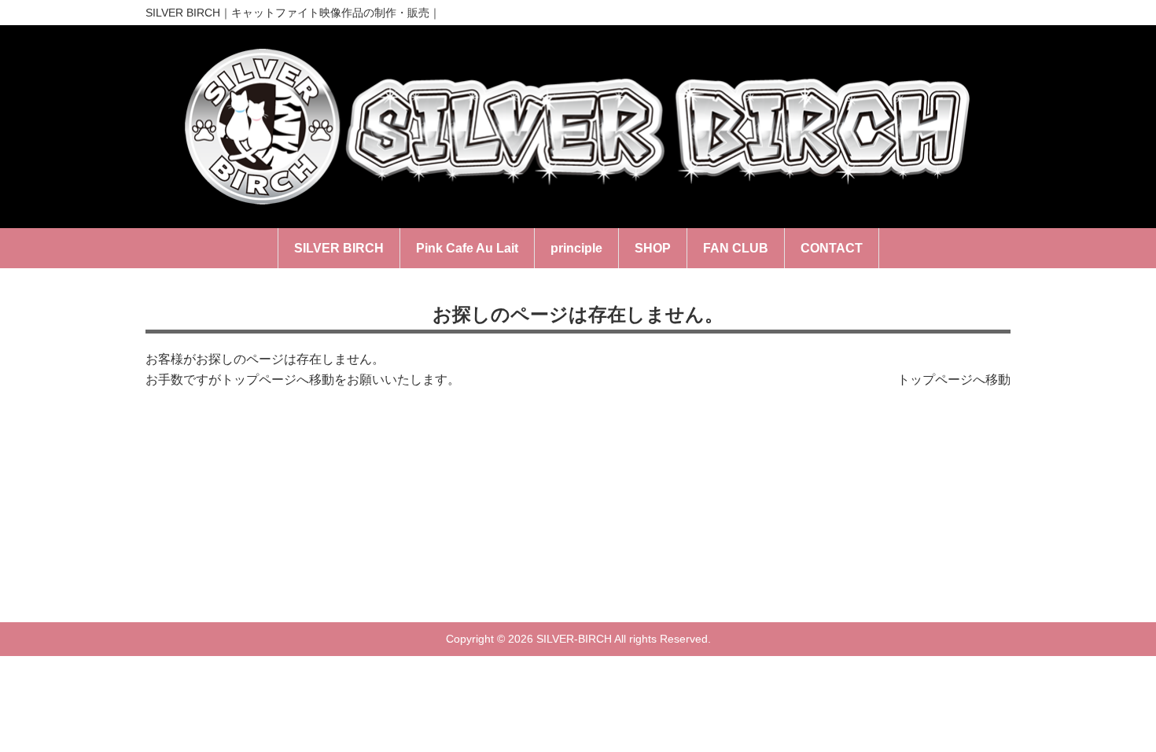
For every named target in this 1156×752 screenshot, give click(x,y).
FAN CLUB (735, 248)
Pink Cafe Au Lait (467, 248)
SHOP (653, 248)
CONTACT (832, 248)
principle (576, 248)
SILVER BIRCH (339, 248)
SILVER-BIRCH (574, 638)
